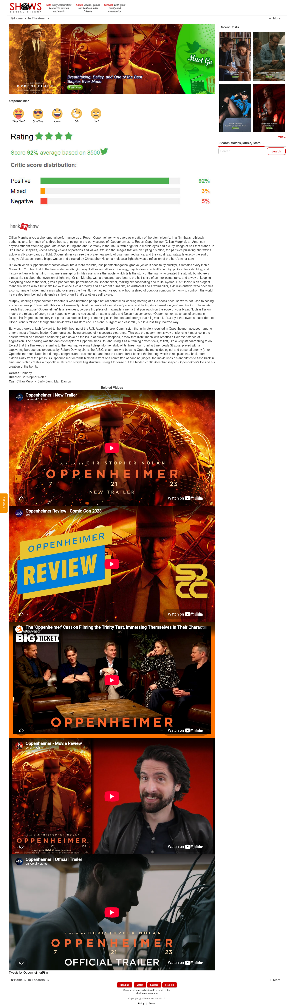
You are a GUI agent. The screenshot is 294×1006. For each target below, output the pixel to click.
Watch (140, 984)
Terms (152, 1003)
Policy (141, 1003)
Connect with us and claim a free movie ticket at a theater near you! (146, 991)
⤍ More (278, 18)
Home (18, 18)
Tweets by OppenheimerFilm (28, 972)
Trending (124, 984)
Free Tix (169, 984)
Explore (154, 984)
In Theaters (36, 18)
